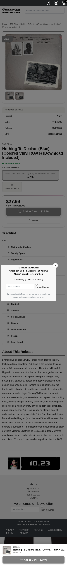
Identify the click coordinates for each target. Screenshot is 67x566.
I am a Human (42, 287)
